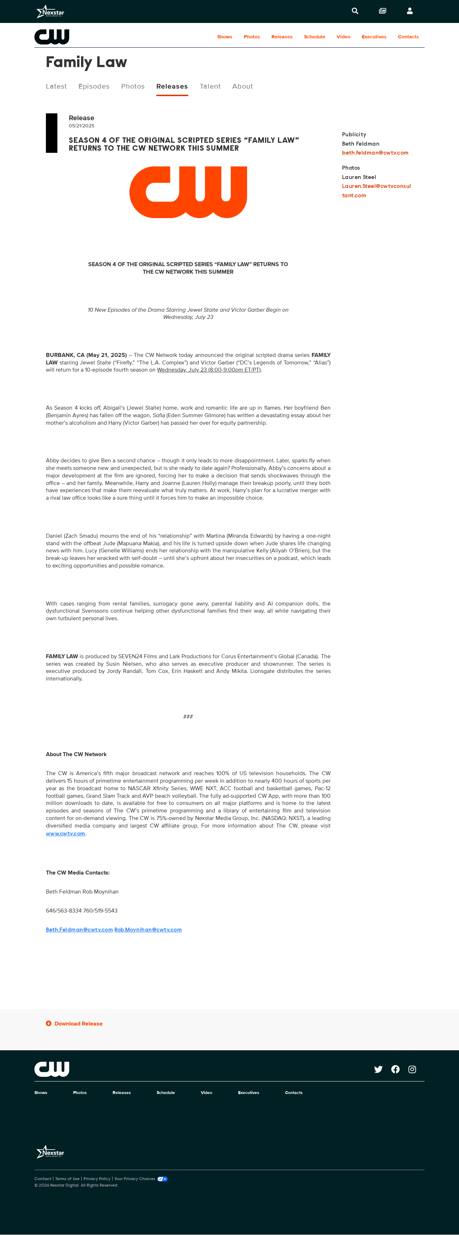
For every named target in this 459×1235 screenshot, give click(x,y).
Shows (224, 37)
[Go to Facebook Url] (399, 1069)
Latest (56, 86)
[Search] (355, 11)
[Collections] (382, 11)
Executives (374, 37)
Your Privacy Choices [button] (134, 1179)
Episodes (94, 86)
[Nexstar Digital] (50, 11)
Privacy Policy (97, 1179)
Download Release (79, 1023)
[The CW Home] (80, 37)
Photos (252, 37)
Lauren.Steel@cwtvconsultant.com (376, 191)
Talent (210, 86)
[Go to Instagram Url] (416, 1069)
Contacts (408, 37)
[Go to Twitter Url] (382, 1069)
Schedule (314, 37)
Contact (42, 1179)
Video (343, 37)
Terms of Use (67, 1179)
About (242, 86)
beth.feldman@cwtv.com (375, 153)
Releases (282, 37)
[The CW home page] (204, 1069)
